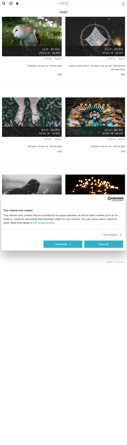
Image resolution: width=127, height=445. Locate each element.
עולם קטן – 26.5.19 (114, 130)
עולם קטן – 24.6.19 (114, 49)
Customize (61, 244)
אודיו (123, 74)
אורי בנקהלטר (107, 53)
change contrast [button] (17, 3)
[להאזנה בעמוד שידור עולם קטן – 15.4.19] (32, 189)
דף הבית (121, 262)
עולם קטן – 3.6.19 (51, 49)
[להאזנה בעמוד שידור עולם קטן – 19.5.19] (95, 189)
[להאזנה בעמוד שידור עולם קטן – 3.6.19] (32, 31)
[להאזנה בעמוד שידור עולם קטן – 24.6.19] (95, 31)
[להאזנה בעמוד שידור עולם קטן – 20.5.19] (32, 111)
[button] (123, 3)
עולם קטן (119, 53)
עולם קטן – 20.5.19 (50, 130)
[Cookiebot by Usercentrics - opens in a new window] (109, 199)
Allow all (103, 244)
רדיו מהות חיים (63, 3)
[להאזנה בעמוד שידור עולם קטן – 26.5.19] (95, 111)
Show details (110, 234)
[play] (11, 3)
